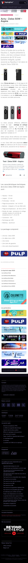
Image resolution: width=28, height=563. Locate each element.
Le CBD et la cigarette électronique (12, 428)
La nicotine (6, 440)
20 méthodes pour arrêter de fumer (12, 491)
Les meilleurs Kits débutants (9, 275)
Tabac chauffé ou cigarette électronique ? (14, 436)
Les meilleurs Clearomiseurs (9, 283)
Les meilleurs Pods (6, 273)
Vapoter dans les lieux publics (10, 430)
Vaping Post (8, 10)
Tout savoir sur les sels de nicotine (12, 481)
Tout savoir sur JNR (8, 485)
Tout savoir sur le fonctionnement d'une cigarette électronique (13, 471)
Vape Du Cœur (14, 453)
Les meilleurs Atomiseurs (8, 280)
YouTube (18, 405)
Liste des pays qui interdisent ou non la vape (14, 468)
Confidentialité (11, 556)
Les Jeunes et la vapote (9, 434)
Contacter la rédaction (9, 394)
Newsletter (4, 7)
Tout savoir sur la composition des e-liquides (14, 477)
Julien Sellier (5, 23)
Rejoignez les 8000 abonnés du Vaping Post (11, 515)
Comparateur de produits (9, 505)
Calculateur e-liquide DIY (9, 503)
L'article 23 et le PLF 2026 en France (12, 498)
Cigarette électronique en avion (11, 466)
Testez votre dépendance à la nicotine (13, 493)
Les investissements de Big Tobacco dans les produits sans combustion (14, 500)
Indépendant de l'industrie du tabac (6, 453)
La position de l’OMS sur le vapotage (12, 442)
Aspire (16, 15)
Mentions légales (15, 555)
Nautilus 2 (23, 146)
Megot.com (6, 547)
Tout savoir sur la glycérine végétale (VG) (13, 487)
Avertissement (23, 555)
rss (23, 405)
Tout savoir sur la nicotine (9, 479)
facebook (3, 405)
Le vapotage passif (8, 438)
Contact (10, 7)
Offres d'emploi (7, 545)
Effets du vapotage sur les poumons (12, 432)
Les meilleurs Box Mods (7, 278)
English (15, 7)
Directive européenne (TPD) (10, 425)
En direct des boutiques (16, 10)
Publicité (18, 556)
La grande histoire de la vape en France (13, 496)
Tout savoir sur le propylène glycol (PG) (13, 489)
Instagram (8, 405)
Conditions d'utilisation (6, 555)
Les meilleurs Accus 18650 (8, 286)
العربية (19, 7)
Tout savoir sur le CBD (8, 483)
